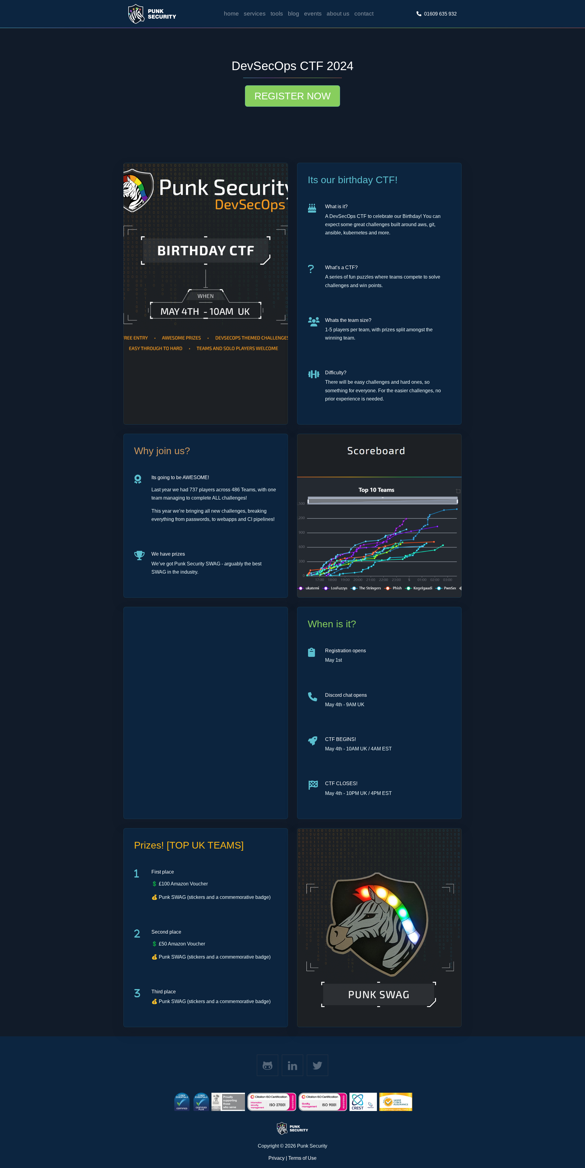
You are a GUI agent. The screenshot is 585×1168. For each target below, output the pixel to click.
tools (277, 13)
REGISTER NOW (292, 96)
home (231, 13)
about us (338, 13)
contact (364, 13)
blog (293, 13)
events (313, 13)
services (255, 13)
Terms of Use (302, 1158)
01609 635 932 (440, 13)
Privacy (276, 1158)
